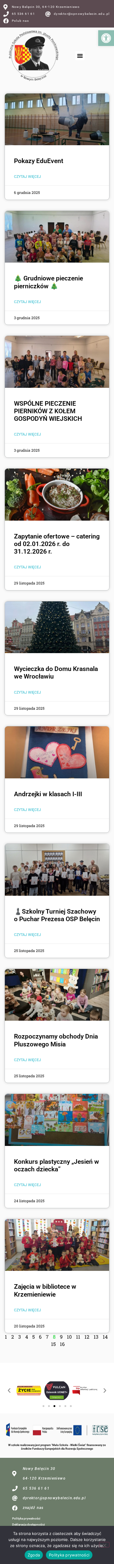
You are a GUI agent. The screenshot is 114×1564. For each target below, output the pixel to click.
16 (62, 1344)
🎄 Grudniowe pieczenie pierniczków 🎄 (48, 282)
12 (87, 1336)
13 (96, 1336)
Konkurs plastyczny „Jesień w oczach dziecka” (56, 1165)
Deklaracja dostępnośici (28, 1524)
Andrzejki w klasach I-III (48, 794)
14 (105, 1336)
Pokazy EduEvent (38, 161)
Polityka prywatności (26, 1518)
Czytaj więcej (27, 177)
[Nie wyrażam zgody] (104, 1544)
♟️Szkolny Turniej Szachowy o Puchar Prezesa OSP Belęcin (57, 915)
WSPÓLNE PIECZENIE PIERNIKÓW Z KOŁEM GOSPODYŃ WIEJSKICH (48, 411)
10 (69, 1336)
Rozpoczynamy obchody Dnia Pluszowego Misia (56, 1040)
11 (78, 1336)
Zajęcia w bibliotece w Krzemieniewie (45, 1290)
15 (53, 1344)
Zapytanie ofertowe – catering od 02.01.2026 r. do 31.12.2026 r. (57, 544)
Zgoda (34, 1555)
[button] (106, 38)
